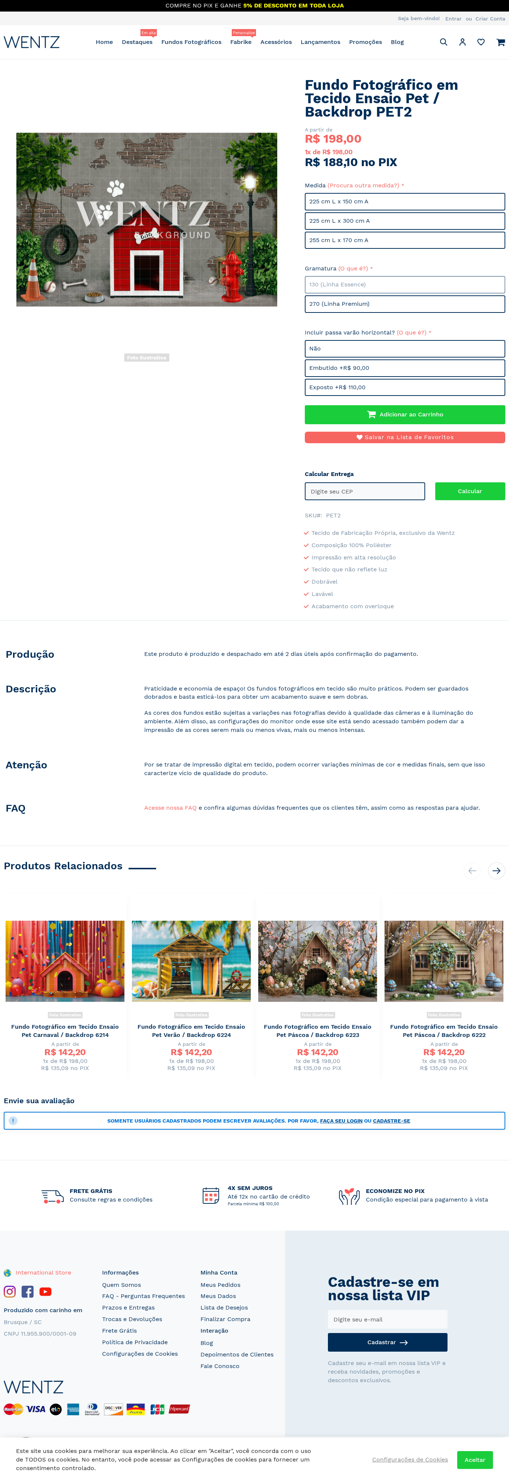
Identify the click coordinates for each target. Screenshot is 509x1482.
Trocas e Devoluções (132, 1319)
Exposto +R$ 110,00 (337, 387)
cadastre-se (391, 1121)
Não (315, 348)
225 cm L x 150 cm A (339, 201)
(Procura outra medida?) (363, 185)
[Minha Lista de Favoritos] (481, 43)
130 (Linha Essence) (337, 284)
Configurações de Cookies (140, 1353)
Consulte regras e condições (111, 1199)
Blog (206, 1342)
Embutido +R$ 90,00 (339, 367)
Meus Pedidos (220, 1284)
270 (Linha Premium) (339, 303)
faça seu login (341, 1121)
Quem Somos (121, 1284)
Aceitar (475, 1459)
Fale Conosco (220, 1366)
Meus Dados (218, 1295)
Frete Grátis (119, 1330)
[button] (462, 43)
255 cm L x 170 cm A (339, 240)
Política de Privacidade (135, 1342)
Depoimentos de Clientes (237, 1354)
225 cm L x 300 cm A (339, 220)
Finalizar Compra (225, 1319)
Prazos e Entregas (128, 1307)
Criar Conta (490, 19)
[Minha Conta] (462, 43)
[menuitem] (104, 42)
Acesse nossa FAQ (170, 807)
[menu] (250, 42)
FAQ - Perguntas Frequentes (143, 1295)
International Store (42, 1272)
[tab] (66, 656)
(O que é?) (353, 268)
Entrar (453, 19)
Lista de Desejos (224, 1307)
